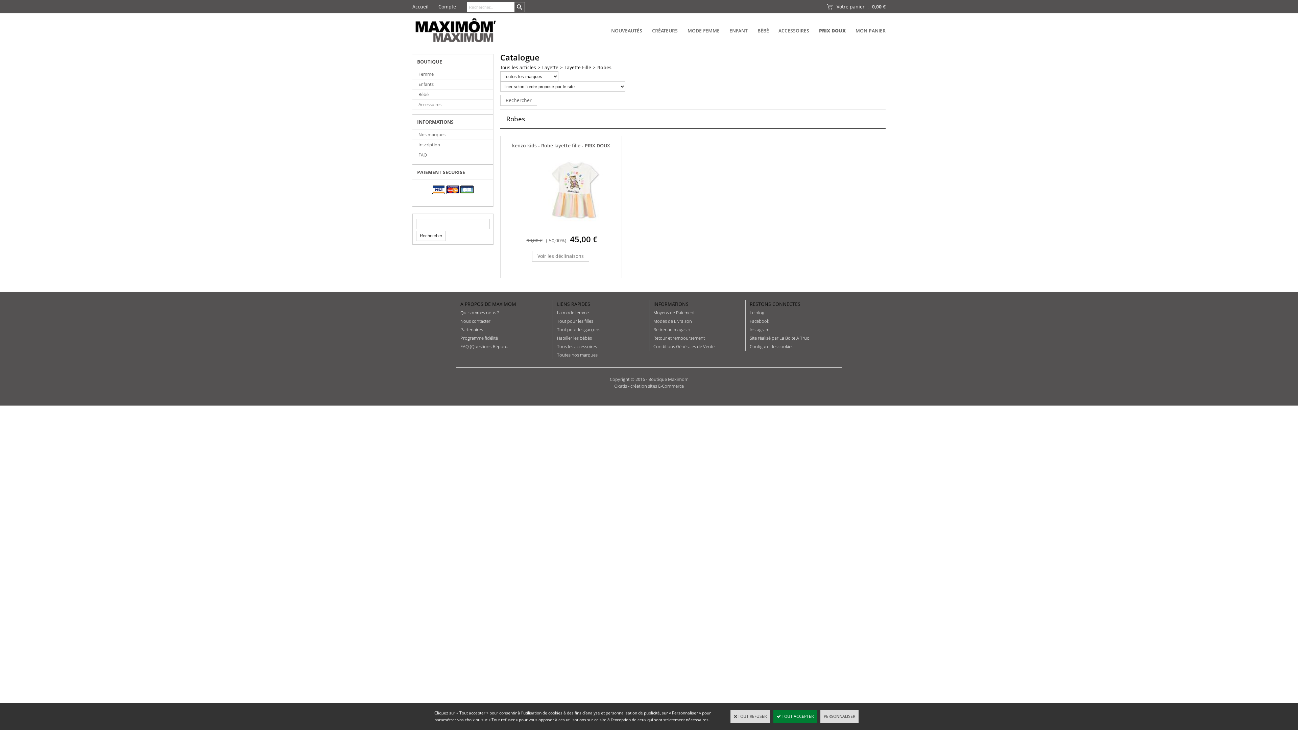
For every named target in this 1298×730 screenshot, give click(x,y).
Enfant (738, 30)
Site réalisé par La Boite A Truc (779, 338)
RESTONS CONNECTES (775, 304)
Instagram (759, 329)
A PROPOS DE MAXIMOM (488, 304)
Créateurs (665, 30)
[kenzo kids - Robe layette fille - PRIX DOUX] (575, 229)
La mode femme (573, 313)
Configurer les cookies (771, 346)
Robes (604, 67)
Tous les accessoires (577, 346)
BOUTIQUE (429, 61)
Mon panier (871, 30)
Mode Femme (704, 30)
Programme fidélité (479, 338)
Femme (426, 74)
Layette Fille (577, 67)
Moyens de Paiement (674, 313)
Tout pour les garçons (578, 329)
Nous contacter (475, 321)
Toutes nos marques (577, 355)
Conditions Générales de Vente (684, 346)
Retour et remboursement (679, 338)
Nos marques (432, 134)
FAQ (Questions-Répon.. (484, 346)
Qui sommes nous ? (479, 313)
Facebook (759, 321)
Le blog (757, 313)
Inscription (429, 145)
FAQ (422, 155)
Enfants (426, 84)
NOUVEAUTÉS (626, 30)
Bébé (763, 30)
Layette (550, 67)
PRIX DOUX (832, 30)
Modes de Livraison (672, 321)
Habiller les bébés (574, 338)
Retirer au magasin (671, 329)
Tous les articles (518, 67)
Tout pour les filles (575, 321)
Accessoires (793, 30)
